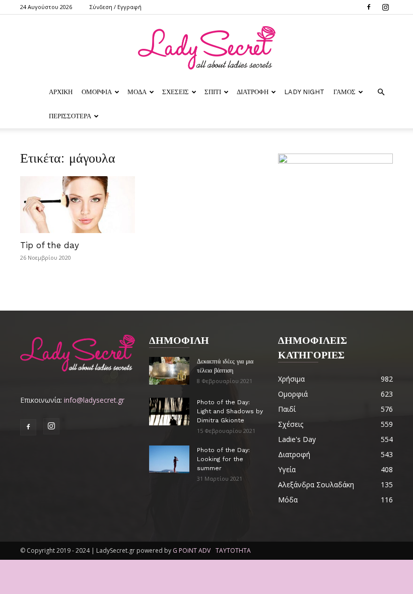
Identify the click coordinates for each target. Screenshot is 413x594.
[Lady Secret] (206, 47)
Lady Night (304, 92)
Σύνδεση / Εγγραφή (116, 7)
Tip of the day (49, 245)
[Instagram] (385, 7)
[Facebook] (368, 7)
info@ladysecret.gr (94, 400)
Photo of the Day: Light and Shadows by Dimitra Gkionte (230, 411)
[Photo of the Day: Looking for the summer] (169, 459)
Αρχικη (61, 92)
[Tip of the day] (77, 204)
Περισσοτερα (70, 116)
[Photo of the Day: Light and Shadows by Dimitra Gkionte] (169, 411)
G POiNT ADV (192, 550)
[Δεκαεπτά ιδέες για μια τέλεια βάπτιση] (169, 371)
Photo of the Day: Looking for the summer (223, 459)
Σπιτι (212, 92)
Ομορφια (97, 92)
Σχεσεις (175, 92)
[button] (381, 92)
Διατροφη (252, 92)
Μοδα (137, 92)
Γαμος (344, 92)
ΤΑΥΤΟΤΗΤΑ (233, 550)
